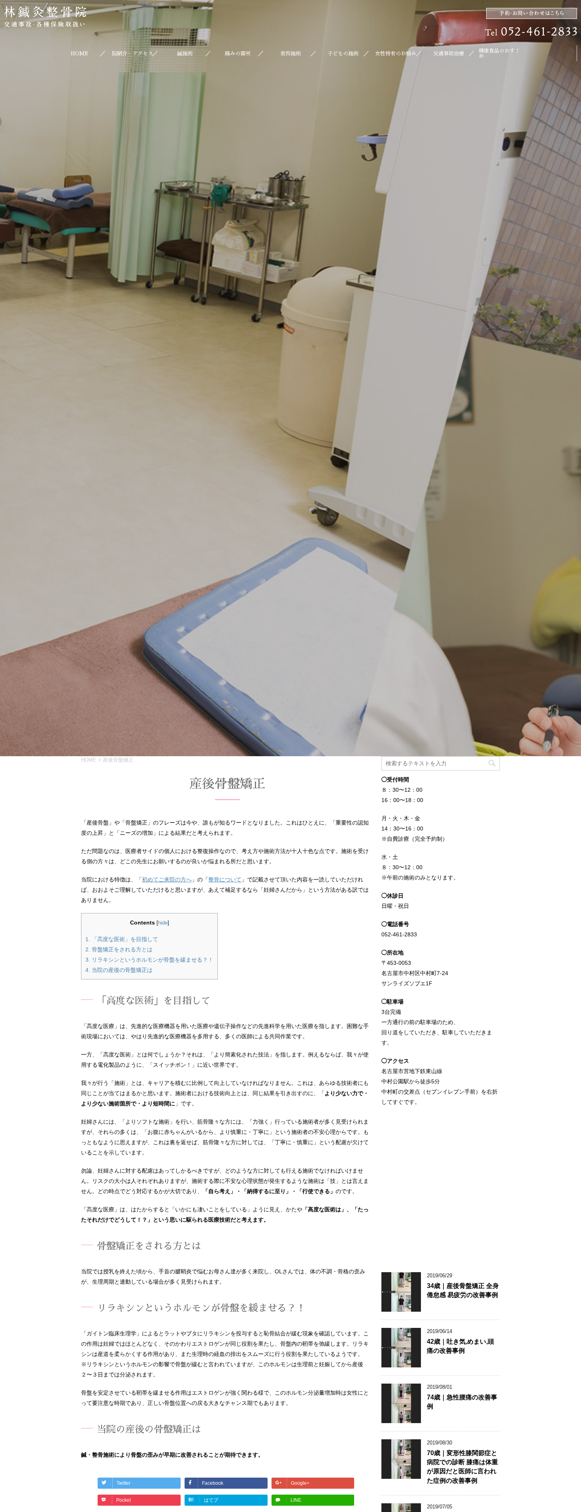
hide (163, 923)
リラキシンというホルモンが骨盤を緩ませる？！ (149, 960)
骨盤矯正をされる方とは (119, 949)
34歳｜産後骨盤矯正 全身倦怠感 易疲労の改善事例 (463, 1290)
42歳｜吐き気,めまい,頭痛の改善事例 (460, 1346)
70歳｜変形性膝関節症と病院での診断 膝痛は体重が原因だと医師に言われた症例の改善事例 (462, 1467)
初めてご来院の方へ (167, 879)
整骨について (224, 879)
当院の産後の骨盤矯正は (119, 970)
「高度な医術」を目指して (121, 939)
